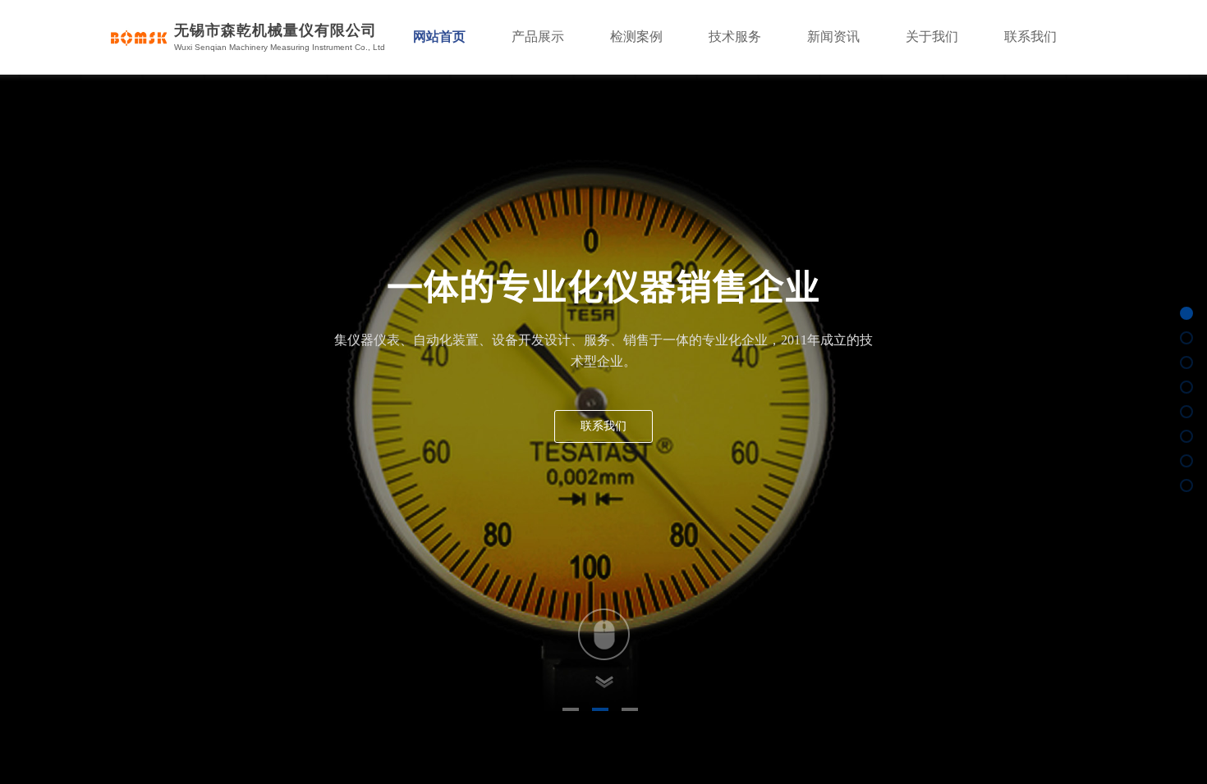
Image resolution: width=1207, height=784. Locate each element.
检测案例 (636, 36)
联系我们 (1030, 36)
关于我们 (932, 36)
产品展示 (538, 36)
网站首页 (439, 36)
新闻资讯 (833, 36)
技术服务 (735, 36)
